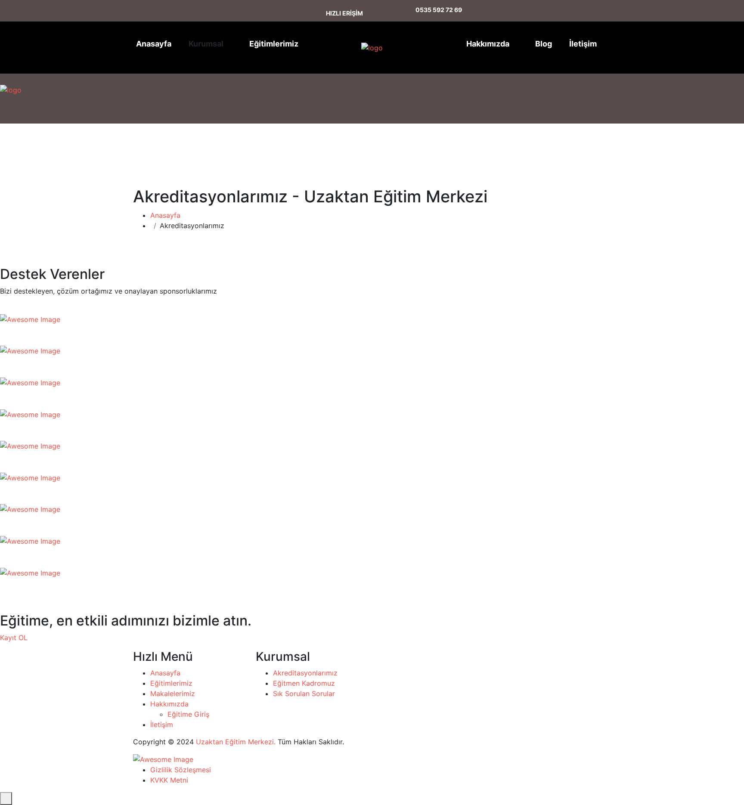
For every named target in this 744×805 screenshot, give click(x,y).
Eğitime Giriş (188, 714)
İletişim (583, 43)
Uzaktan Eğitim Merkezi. (236, 741)
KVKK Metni (169, 780)
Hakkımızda (487, 43)
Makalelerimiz (172, 693)
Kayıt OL (14, 637)
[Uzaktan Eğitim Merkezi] (357, 47)
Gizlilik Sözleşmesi (180, 769)
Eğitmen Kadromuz (304, 683)
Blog (543, 43)
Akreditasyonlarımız (305, 673)
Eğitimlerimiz (273, 43)
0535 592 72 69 (438, 9)
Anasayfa (153, 43)
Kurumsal (206, 43)
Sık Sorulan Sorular (304, 693)
